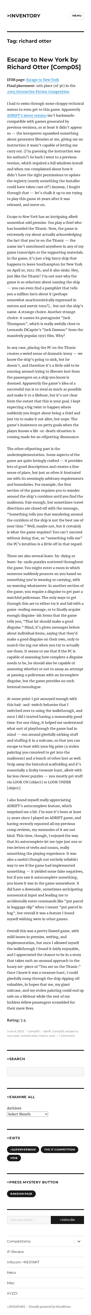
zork (52, 1035)
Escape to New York (42, 80)
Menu (77, 15)
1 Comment (67, 1035)
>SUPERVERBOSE (23, 1149)
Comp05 (34, 1031)
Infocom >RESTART (23, 1262)
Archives (14, 1108)
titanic (43, 1035)
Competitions (18, 1241)
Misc (11, 1283)
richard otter (29, 1035)
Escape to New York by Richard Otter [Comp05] (44, 63)
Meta (11, 1273)
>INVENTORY (23, 16)
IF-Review (15, 1252)
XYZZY (12, 1293)
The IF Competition (59, 1149)
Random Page (21, 1193)
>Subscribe (67, 1220)
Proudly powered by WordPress (50, 1307)
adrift (47, 1031)
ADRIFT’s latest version (27, 115)
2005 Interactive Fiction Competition (38, 91)
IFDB (14, 1158)
